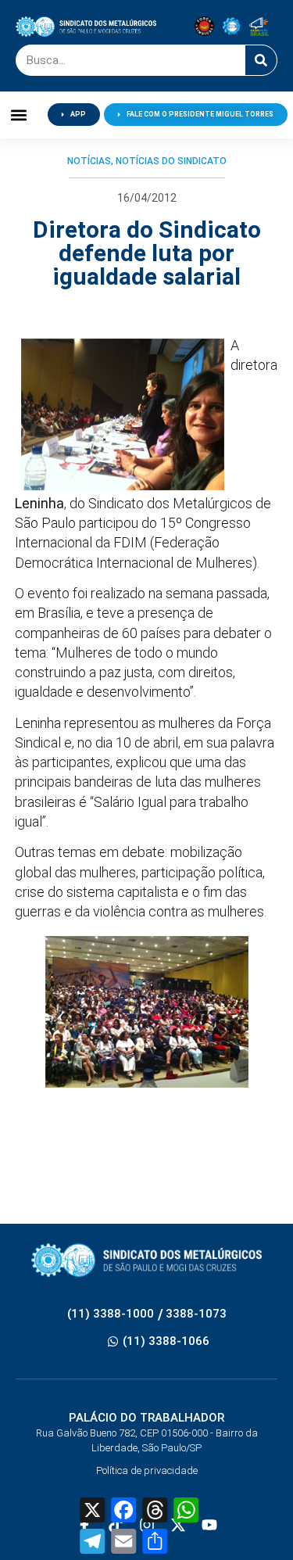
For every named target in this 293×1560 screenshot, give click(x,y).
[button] (19, 114)
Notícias (89, 161)
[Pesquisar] (261, 60)
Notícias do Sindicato (171, 161)
